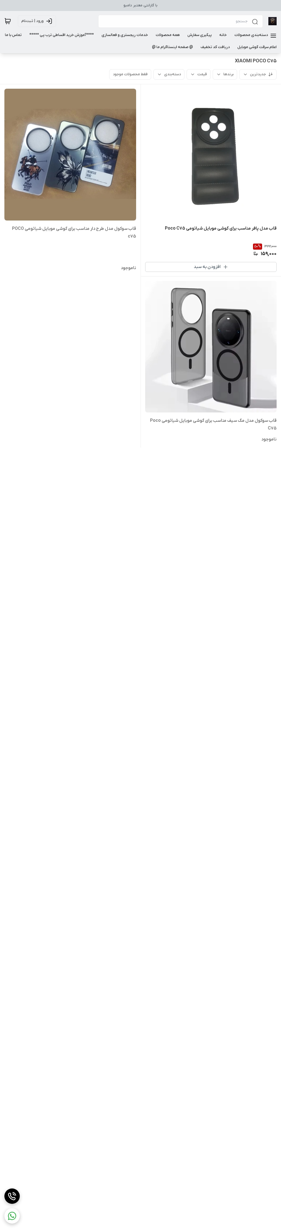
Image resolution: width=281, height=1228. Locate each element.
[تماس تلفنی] (12, 1196)
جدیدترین (258, 74)
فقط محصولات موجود (130, 74)
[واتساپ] (12, 1216)
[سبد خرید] (7, 21)
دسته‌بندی (172, 74)
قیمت (202, 74)
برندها (228, 74)
